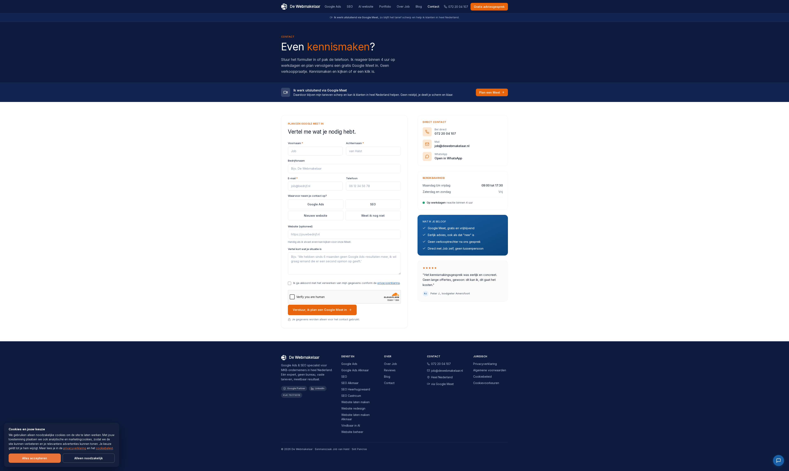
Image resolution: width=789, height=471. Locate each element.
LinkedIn (319, 388)
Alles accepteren (34, 458)
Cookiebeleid (482, 376)
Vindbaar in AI (350, 425)
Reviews (390, 370)
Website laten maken (355, 402)
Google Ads (333, 6)
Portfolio (385, 6)
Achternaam (355, 143)
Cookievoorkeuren (486, 383)
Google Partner (296, 388)
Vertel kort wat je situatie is (305, 249)
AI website (366, 6)
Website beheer (352, 432)
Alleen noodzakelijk (88, 458)
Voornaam (295, 143)
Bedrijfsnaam (296, 160)
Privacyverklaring (485, 364)
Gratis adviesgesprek (489, 6)
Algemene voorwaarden (489, 370)
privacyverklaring (388, 283)
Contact (433, 6)
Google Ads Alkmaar (355, 370)
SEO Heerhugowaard (355, 389)
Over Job (403, 6)
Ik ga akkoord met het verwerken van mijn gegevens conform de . (346, 283)
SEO (350, 6)
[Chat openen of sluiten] (778, 460)
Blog (418, 6)
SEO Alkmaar (350, 383)
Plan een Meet (489, 92)
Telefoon (352, 178)
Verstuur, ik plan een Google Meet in (320, 310)
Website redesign (353, 408)
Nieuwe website (315, 215)
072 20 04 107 (458, 6)
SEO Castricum (351, 395)
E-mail (293, 178)
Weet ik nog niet (373, 215)
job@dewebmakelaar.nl (447, 370)
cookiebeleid (104, 448)
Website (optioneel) (300, 226)
